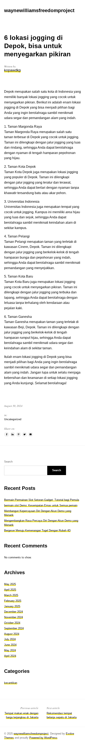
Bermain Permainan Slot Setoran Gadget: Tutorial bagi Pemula (41, 499)
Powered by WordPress (43, 737)
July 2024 (10, 639)
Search (8, 461)
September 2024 (14, 628)
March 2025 (11, 595)
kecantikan (10, 682)
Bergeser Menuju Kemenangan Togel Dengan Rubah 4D (37, 530)
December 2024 (13, 611)
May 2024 (10, 650)
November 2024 (13, 617)
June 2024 (10, 644)
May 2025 (10, 584)
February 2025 (12, 600)
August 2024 (11, 633)
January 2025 (12, 606)
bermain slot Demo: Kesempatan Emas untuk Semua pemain (40, 505)
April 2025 (10, 589)
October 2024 (12, 622)
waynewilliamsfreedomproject (31, 733)
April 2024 (10, 655)
